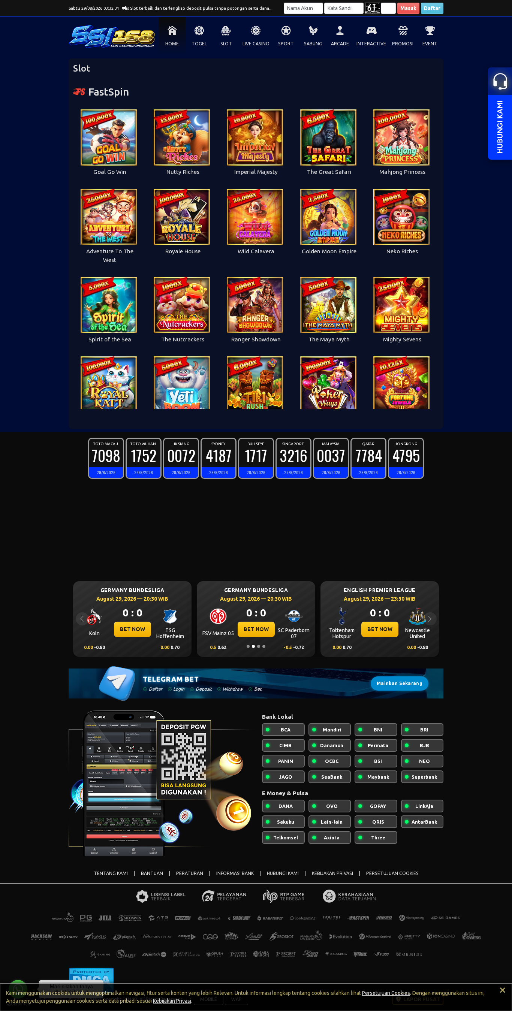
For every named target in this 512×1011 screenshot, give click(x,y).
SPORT (286, 43)
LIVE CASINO (256, 43)
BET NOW (132, 629)
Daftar (432, 8)
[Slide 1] (248, 646)
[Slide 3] (258, 646)
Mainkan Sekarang (399, 683)
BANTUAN (152, 873)
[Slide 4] (263, 646)
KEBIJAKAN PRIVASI (332, 873)
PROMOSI (402, 43)
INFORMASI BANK (235, 873)
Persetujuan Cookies (386, 993)
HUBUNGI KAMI (283, 873)
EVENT (429, 43)
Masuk (408, 8)
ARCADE (340, 43)
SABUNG (313, 43)
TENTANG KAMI (111, 873)
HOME (172, 43)
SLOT (226, 43)
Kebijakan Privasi (172, 1001)
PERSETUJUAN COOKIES (392, 873)
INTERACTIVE (371, 43)
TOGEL (199, 43)
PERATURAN (189, 873)
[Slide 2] (253, 646)
